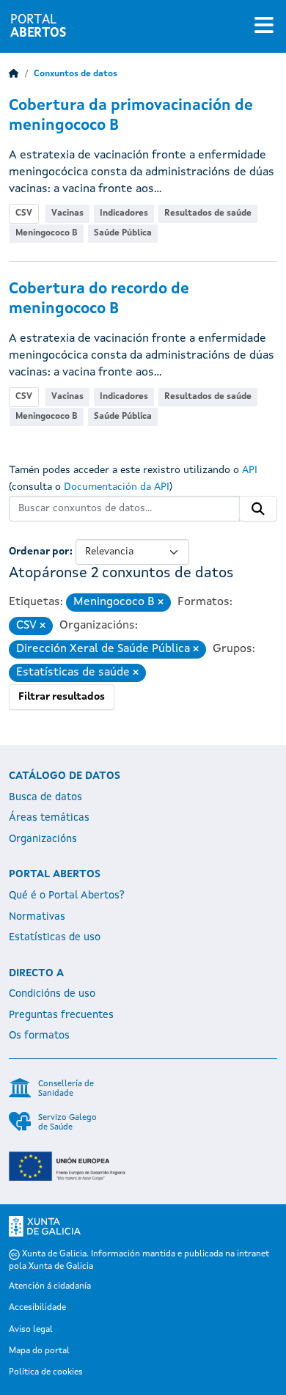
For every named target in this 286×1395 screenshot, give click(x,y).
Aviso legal (31, 1329)
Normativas (37, 917)
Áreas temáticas (49, 818)
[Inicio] (14, 74)
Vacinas (67, 213)
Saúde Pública (123, 233)
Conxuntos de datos (75, 74)
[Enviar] (258, 509)
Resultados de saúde (208, 213)
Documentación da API (116, 487)
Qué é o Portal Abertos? (67, 895)
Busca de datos (45, 797)
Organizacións (43, 839)
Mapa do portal (39, 1351)
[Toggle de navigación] (264, 26)
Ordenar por (39, 551)
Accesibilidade (37, 1307)
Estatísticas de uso (54, 937)
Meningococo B (46, 233)
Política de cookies (46, 1372)
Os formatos (39, 1035)
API (249, 470)
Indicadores (124, 213)
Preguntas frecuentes (61, 1015)
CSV (23, 213)
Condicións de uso (52, 994)
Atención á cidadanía (50, 1286)
